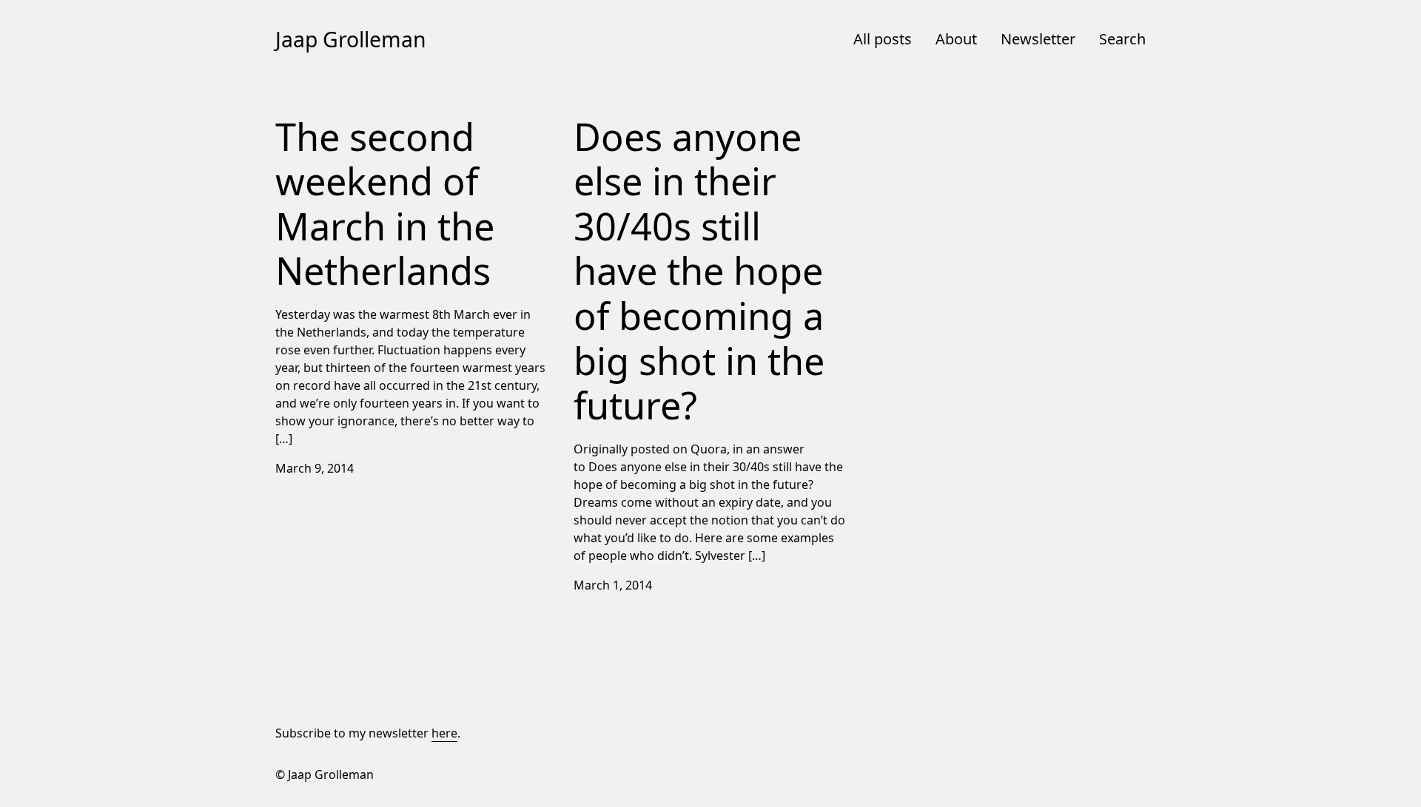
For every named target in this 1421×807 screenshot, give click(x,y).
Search (1122, 39)
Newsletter (1038, 39)
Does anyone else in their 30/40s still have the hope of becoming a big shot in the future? (701, 121)
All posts (882, 39)
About (956, 39)
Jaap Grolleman (350, 39)
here (444, 733)
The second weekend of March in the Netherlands (379, 121)
